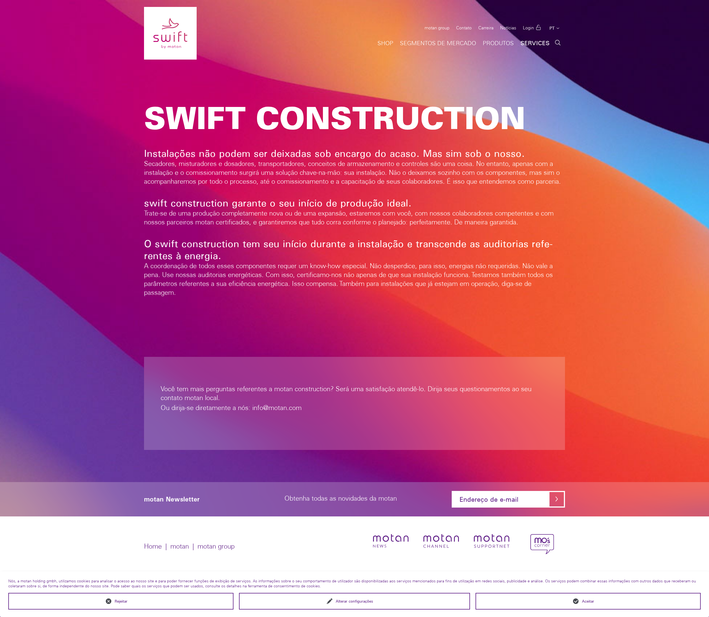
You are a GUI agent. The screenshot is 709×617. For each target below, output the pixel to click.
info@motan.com (277, 408)
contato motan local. (190, 398)
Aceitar (588, 601)
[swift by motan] (170, 33)
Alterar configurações (354, 601)
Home (153, 546)
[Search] (558, 42)
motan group (216, 546)
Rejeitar (121, 601)
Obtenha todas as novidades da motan (340, 498)
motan (179, 546)
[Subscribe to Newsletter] (556, 499)
